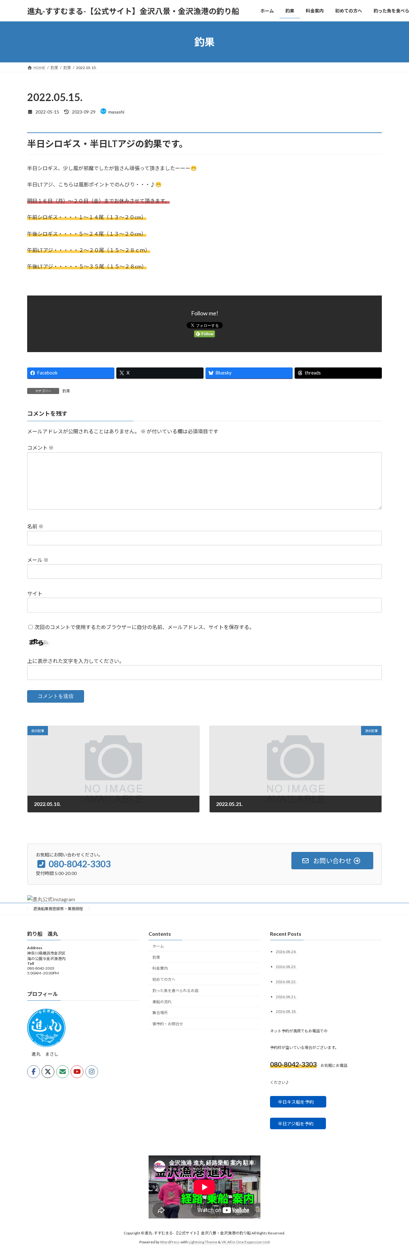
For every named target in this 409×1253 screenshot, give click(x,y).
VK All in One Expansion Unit (245, 1242)
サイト (34, 593)
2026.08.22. (286, 981)
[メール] (62, 1071)
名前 (35, 527)
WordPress (170, 1242)
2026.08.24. (286, 951)
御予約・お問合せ (167, 1023)
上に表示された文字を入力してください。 (75, 661)
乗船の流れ (162, 1001)
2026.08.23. (286, 966)
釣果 (66, 391)
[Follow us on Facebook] (33, 1071)
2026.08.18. (286, 1011)
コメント (40, 448)
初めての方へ (163, 979)
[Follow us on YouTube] (77, 1071)
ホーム (158, 945)
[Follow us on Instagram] (91, 1071)
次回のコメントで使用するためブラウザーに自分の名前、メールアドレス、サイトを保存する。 (144, 627)
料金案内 (160, 968)
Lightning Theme (203, 1242)
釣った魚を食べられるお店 (175, 990)
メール (38, 560)
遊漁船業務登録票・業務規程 (58, 908)
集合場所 (160, 1012)
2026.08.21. (286, 996)
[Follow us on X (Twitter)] (48, 1071)
